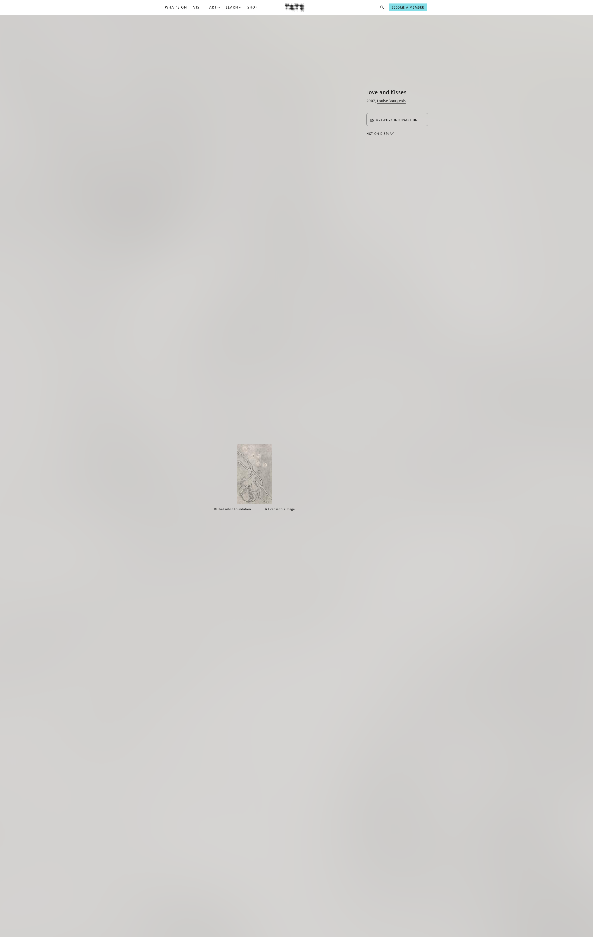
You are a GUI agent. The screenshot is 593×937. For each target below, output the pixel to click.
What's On (176, 7)
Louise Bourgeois (391, 101)
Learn (232, 7)
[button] (381, 7)
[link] (237, 509)
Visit (198, 7)
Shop (252, 7)
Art (213, 7)
